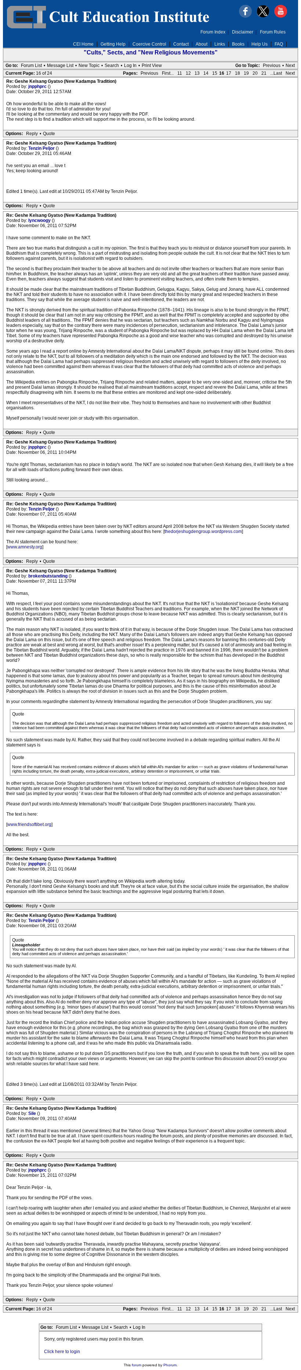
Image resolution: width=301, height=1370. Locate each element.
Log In (130, 65)
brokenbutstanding (48, 576)
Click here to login (62, 1351)
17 (228, 73)
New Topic (89, 65)
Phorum (170, 1365)
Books (238, 44)
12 (188, 73)
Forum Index (212, 32)
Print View (152, 65)
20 (255, 73)
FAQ (279, 44)
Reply (32, 133)
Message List (60, 65)
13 (197, 73)
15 (214, 73)
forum (136, 1365)
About (201, 44)
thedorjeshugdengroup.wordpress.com (203, 531)
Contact (181, 44)
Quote (49, 133)
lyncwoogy (40, 220)
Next (290, 65)
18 (237, 73)
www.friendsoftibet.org (29, 824)
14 (205, 73)
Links (219, 44)
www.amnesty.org (24, 547)
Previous (271, 65)
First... (168, 73)
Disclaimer (242, 32)
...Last (276, 73)
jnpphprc (38, 86)
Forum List (31, 65)
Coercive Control (149, 44)
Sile (32, 1113)
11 (179, 73)
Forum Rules (273, 32)
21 (263, 73)
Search (112, 65)
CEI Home (83, 44)
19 (246, 73)
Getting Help (113, 44)
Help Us (259, 44)
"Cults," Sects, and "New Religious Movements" (151, 52)
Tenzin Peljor (42, 148)
